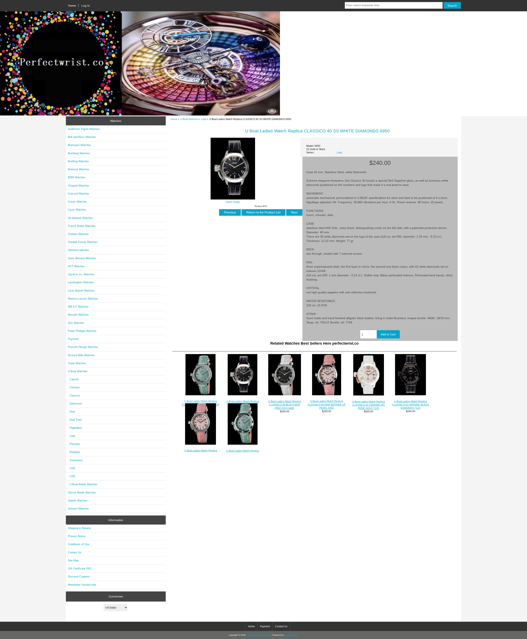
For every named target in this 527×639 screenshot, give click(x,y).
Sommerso (75, 460)
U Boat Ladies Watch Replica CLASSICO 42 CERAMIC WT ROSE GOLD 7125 (368, 404)
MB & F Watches (78, 306)
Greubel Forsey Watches (83, 242)
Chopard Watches (78, 185)
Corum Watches (77, 201)
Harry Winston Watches (82, 258)
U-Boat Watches (189, 119)
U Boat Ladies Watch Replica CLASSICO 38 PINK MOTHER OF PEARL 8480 (326, 404)
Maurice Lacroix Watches (83, 298)
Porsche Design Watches (83, 347)
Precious (74, 443)
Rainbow (74, 452)
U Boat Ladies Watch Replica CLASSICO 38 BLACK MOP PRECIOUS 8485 (284, 404)
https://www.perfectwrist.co (258, 635)
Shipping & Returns (79, 528)
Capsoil (73, 379)
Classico (74, 395)
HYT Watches (76, 266)
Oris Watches (76, 322)
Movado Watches (78, 314)
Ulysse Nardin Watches (82, 492)
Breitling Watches (78, 161)
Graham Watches (78, 234)
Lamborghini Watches (81, 282)
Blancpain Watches (79, 145)
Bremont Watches (78, 169)
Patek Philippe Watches (82, 330)
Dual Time (75, 419)
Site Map (73, 560)
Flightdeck (75, 427)
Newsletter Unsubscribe (82, 584)
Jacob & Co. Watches (81, 274)
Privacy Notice (76, 536)
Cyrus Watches (77, 209)
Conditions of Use (78, 544)
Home (72, 5)
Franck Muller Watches (82, 225)
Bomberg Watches (79, 153)
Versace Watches (78, 508)
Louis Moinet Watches (81, 290)
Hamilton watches (78, 250)
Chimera (73, 387)
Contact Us (74, 552)
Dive (71, 411)
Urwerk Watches (77, 500)
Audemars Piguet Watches (84, 129)
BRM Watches (76, 177)
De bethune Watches (80, 217)
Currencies (116, 596)
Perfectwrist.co (291, 635)
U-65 (71, 476)
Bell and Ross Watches (82, 137)
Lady (203, 119)
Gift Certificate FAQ (79, 568)
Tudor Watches (77, 363)
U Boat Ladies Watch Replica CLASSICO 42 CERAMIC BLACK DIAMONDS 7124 (410, 404)
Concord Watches (78, 193)
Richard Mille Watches (81, 355)
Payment (73, 338)
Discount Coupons (79, 576)
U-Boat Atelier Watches (82, 484)
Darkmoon (75, 403)
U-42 (71, 468)
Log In (86, 5)
